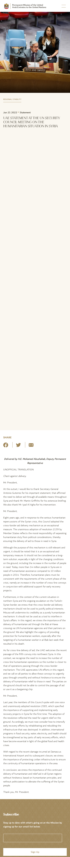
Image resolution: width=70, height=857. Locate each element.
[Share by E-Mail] (31, 446)
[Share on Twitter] (18, 446)
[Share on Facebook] (5, 446)
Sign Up (35, 852)
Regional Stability (12, 99)
